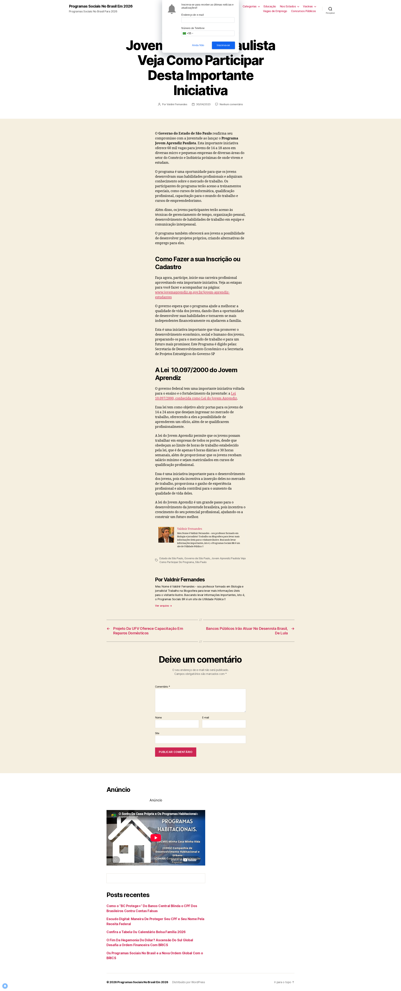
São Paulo (201, 562)
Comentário (162, 686)
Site (157, 733)
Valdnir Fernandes (177, 104)
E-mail (205, 717)
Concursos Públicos (303, 11)
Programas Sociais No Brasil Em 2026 (101, 6)
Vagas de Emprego (275, 11)
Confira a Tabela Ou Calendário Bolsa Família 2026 (146, 932)
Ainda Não (198, 45)
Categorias (250, 6)
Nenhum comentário (231, 104)
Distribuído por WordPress (188, 982)
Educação (270, 6)
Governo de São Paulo (197, 558)
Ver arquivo (163, 605)
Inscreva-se (223, 45)
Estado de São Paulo (171, 558)
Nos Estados (288, 6)
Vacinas (308, 6)
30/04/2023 (203, 104)
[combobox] (188, 33)
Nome (158, 717)
